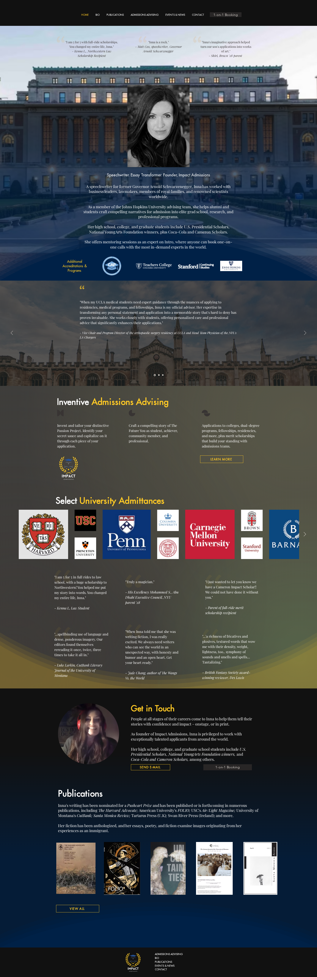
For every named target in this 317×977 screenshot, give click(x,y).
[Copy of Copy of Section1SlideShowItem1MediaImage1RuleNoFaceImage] (162, 375)
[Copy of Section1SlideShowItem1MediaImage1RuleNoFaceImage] (159, 375)
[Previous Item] (12, 534)
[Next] (305, 333)
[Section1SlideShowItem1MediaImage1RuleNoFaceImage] (154, 375)
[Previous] (12, 333)
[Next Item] (304, 534)
